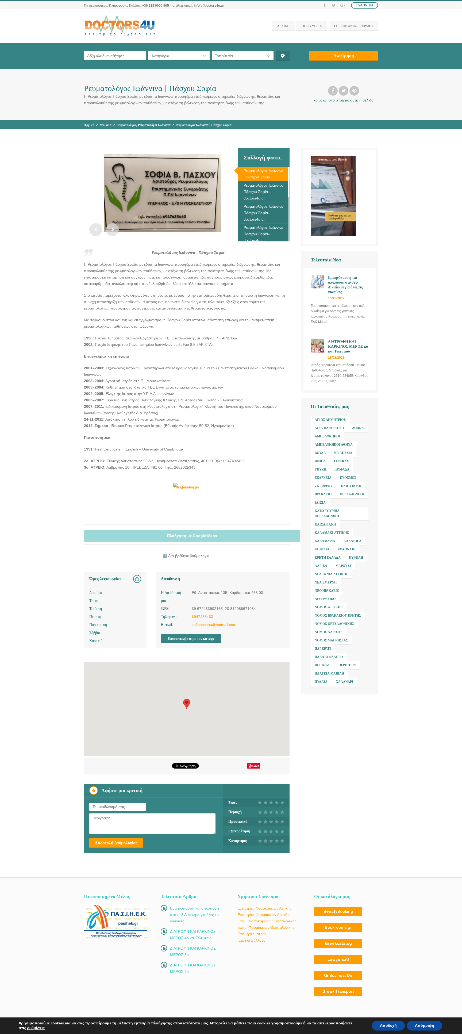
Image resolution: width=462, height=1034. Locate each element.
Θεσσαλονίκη (352, 494)
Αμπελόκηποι (327, 436)
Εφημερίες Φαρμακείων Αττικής (263, 914)
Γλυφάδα (341, 469)
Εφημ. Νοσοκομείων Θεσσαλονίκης (267, 921)
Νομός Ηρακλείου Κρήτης (338, 615)
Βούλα (320, 453)
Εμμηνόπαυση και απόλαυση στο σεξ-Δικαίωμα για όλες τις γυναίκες (194, 914)
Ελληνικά (365, 5)
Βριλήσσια (343, 453)
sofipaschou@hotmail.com (214, 624)
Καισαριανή (325, 524)
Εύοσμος (348, 478)
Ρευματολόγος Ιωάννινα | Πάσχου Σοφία (263, 174)
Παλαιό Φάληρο (329, 657)
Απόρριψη (424, 1025)
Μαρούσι (343, 566)
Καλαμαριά (325, 541)
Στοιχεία (105, 125)
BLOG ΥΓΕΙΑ (312, 26)
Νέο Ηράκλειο (327, 591)
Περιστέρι (347, 665)
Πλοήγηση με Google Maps (192, 536)
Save (255, 766)
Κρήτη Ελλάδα (328, 557)
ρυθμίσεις (36, 1028)
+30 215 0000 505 (155, 5)
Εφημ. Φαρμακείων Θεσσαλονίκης (265, 927)
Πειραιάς (322, 665)
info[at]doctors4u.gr (209, 5)
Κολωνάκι (347, 549)
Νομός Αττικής (328, 607)
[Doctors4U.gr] (120, 26)
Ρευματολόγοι (126, 125)
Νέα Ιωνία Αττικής (331, 574)
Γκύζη (320, 469)
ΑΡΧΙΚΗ (283, 26)
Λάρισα (321, 566)
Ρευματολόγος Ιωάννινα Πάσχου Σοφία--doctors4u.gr (263, 191)
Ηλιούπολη (351, 486)
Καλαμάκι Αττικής (332, 533)
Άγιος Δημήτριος (330, 420)
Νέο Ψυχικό (325, 599)
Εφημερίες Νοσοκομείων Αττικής (264, 908)
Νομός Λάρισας (328, 632)
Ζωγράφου (324, 486)
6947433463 (202, 616)
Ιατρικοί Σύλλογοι (251, 940)
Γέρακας (341, 461)
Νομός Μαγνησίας (331, 640)
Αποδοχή (388, 1025)
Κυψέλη (356, 557)
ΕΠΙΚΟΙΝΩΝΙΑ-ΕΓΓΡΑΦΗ (353, 26)
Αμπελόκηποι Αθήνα (334, 444)
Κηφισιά (322, 549)
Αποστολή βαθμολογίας (116, 842)
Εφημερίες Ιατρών (252, 934)
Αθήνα (358, 428)
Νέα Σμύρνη (326, 582)
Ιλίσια (320, 502)
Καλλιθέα (352, 541)
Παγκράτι (323, 649)
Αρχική (89, 125)
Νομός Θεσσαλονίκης (334, 624)
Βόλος (320, 461)
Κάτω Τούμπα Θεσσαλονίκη (327, 513)
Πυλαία (321, 682)
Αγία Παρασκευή (329, 428)
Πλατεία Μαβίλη (329, 673)
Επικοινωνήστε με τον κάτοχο (191, 638)
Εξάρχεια (323, 478)
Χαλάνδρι (344, 682)
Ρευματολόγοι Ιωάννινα (154, 125)
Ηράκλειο (323, 494)
